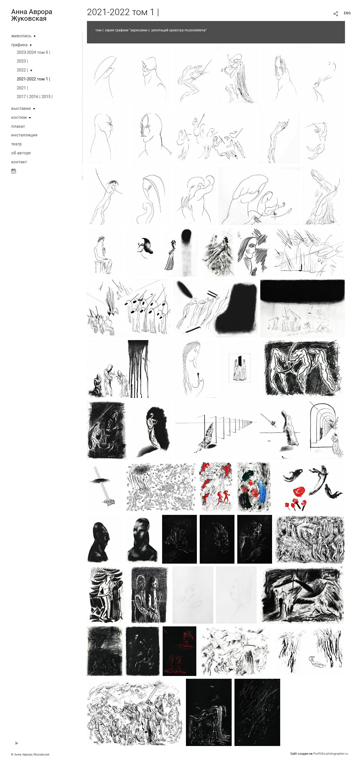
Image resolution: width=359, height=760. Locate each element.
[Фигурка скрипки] (195, 369)
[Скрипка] (107, 74)
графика (19, 44)
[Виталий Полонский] (107, 134)
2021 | (22, 87)
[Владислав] (104, 539)
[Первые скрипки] (215, 134)
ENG (347, 13)
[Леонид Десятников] (324, 74)
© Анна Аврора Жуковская (30, 754)
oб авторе (21, 152)
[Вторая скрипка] (236, 595)
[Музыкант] (323, 134)
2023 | (22, 61)
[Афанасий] (194, 74)
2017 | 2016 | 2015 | (35, 96)
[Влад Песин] (279, 134)
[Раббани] (150, 74)
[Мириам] (150, 195)
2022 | (22, 70)
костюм (19, 117)
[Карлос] (281, 74)
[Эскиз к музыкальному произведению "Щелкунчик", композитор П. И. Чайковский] (216, 429)
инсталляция (24, 135)
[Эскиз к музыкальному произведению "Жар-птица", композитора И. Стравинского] (309, 487)
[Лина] (237, 74)
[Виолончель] (323, 195)
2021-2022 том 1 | (33, 79)
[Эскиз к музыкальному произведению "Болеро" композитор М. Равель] (257, 712)
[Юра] (142, 539)
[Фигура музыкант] (151, 429)
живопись (21, 35)
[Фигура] (104, 252)
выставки (21, 108)
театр (16, 144)
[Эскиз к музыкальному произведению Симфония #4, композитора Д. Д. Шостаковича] (309, 252)
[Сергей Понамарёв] (195, 195)
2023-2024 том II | (33, 52)
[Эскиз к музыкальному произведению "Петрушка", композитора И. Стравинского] (160, 487)
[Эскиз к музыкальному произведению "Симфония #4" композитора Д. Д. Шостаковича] (129, 308)
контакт (19, 161)
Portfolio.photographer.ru (330, 754)
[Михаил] (142, 252)
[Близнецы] (240, 369)
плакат (18, 126)
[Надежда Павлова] (254, 252)
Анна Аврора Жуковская (31, 15)
